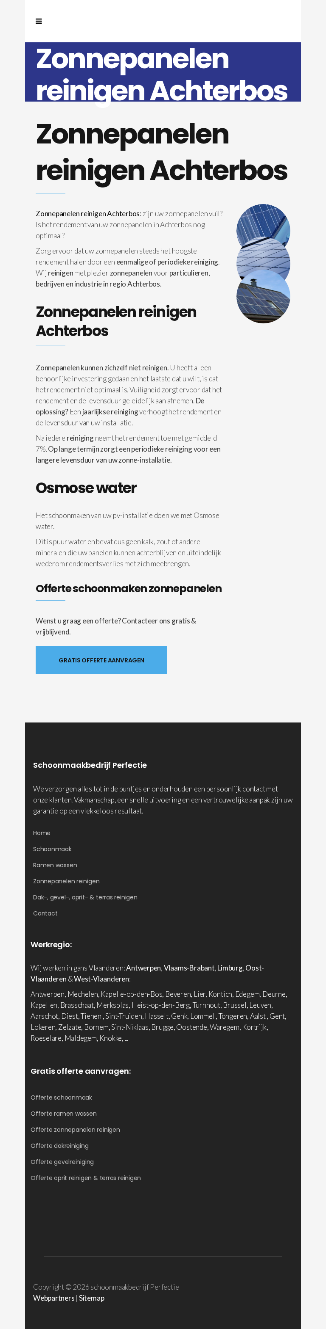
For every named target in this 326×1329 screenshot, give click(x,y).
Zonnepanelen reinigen (66, 881)
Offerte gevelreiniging (62, 1162)
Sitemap (91, 1297)
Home (42, 833)
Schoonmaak (52, 849)
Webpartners (54, 1297)
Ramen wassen (55, 865)
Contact (45, 913)
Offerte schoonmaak (61, 1097)
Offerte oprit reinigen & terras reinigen (86, 1178)
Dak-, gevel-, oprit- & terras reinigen (85, 897)
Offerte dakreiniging (60, 1146)
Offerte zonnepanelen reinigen (75, 1129)
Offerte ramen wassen (64, 1113)
